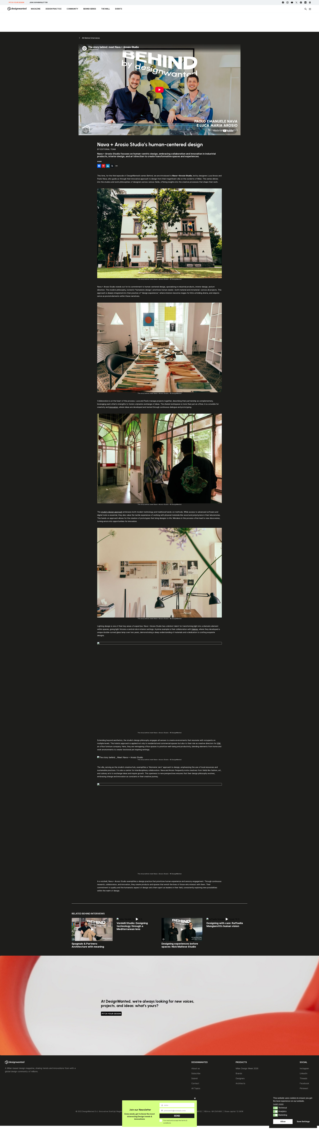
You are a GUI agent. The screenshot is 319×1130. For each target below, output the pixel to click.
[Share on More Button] (116, 166)
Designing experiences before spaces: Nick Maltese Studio (179, 945)
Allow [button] (282, 1121)
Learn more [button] (278, 1104)
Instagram (304, 1068)
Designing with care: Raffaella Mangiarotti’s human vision (224, 925)
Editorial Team (108, 149)
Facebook (304, 1083)
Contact (195, 1083)
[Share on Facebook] (99, 166)
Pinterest (304, 1088)
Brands (239, 1073)
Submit (194, 1078)
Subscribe (195, 1073)
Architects (240, 1083)
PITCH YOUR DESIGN (16, 2)
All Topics (195, 1088)
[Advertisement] (159, 22)
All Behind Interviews (91, 38)
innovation (113, 407)
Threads (303, 1078)
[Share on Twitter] (112, 166)
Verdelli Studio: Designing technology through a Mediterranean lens (132, 926)
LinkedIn (303, 1073)
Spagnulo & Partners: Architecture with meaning (88, 945)
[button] (275, 1108)
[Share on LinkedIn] (108, 166)
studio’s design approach (111, 512)
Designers (240, 1078)
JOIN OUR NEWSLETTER (38, 2)
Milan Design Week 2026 (247, 1068)
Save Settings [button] (303, 1121)
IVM (218, 743)
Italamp (195, 629)
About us (195, 1068)
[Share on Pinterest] (103, 166)
